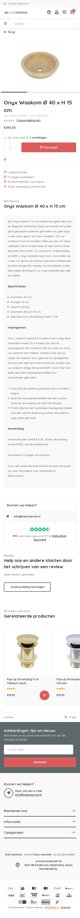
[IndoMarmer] (15, 13)
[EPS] (34, 902)
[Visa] (11, 895)
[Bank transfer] (11, 889)
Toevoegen (50, 147)
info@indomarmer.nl (27, 516)
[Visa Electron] (34, 895)
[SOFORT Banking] (57, 889)
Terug (11, 32)
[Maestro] (46, 889)
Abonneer (40, 762)
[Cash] (57, 902)
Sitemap (65, 907)
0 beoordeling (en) (29, 120)
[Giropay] (22, 902)
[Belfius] (46, 895)
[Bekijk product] (44, 695)
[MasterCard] (34, 889)
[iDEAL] (22, 889)
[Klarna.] (46, 902)
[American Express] (57, 895)
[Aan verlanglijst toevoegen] (5, 159)
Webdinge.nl (51, 907)
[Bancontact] (22, 895)
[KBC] (69, 895)
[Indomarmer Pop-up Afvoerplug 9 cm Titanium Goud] (27, 651)
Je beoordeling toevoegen (27, 587)
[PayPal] (69, 889)
